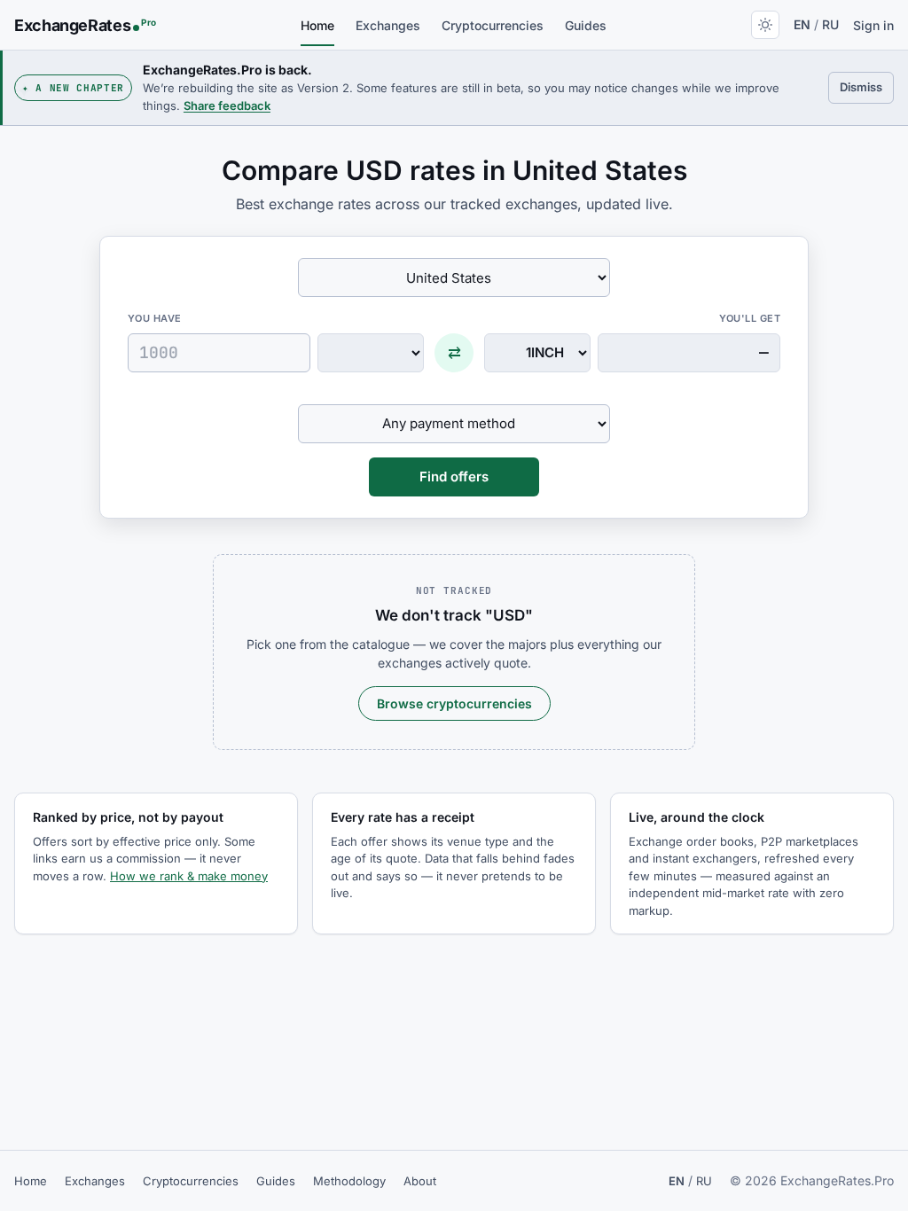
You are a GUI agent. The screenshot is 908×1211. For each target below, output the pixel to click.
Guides (586, 25)
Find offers (454, 476)
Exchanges (388, 25)
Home (317, 25)
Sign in (873, 25)
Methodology (349, 1181)
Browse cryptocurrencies (454, 703)
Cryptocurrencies (493, 25)
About (419, 1181)
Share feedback (227, 105)
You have (155, 318)
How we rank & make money (189, 876)
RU (830, 24)
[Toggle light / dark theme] (765, 25)
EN (802, 24)
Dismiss (867, 86)
